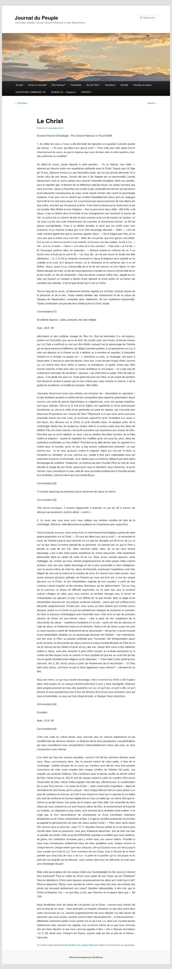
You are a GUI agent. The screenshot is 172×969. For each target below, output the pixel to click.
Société (124, 84)
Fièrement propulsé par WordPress (86, 957)
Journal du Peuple (36, 17)
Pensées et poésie (142, 84)
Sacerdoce (110, 84)
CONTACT (86, 92)
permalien (129, 945)
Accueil (19, 84)
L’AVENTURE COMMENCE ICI (31, 92)
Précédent (21, 103)
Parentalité (76, 84)
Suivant (152, 103)
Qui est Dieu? (93, 84)
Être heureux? (58, 84)
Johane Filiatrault (89, 945)
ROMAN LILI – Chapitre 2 (63, 92)
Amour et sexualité (37, 84)
